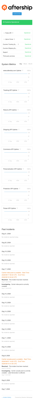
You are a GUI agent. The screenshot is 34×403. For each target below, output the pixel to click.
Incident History (6, 397)
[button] (17, 13)
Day (21, 64)
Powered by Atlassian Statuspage (23, 397)
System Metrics (9, 64)
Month (30, 64)
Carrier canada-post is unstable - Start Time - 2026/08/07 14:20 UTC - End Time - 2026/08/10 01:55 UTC (17, 361)
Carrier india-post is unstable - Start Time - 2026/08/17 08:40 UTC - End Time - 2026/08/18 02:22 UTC (16, 274)
